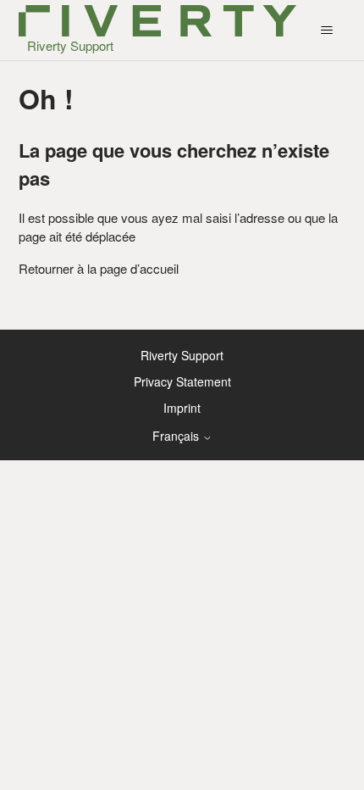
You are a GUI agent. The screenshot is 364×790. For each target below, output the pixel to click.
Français (177, 435)
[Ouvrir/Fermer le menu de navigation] (326, 30)
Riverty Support (182, 355)
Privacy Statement (182, 381)
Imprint (182, 407)
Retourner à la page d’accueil (99, 268)
